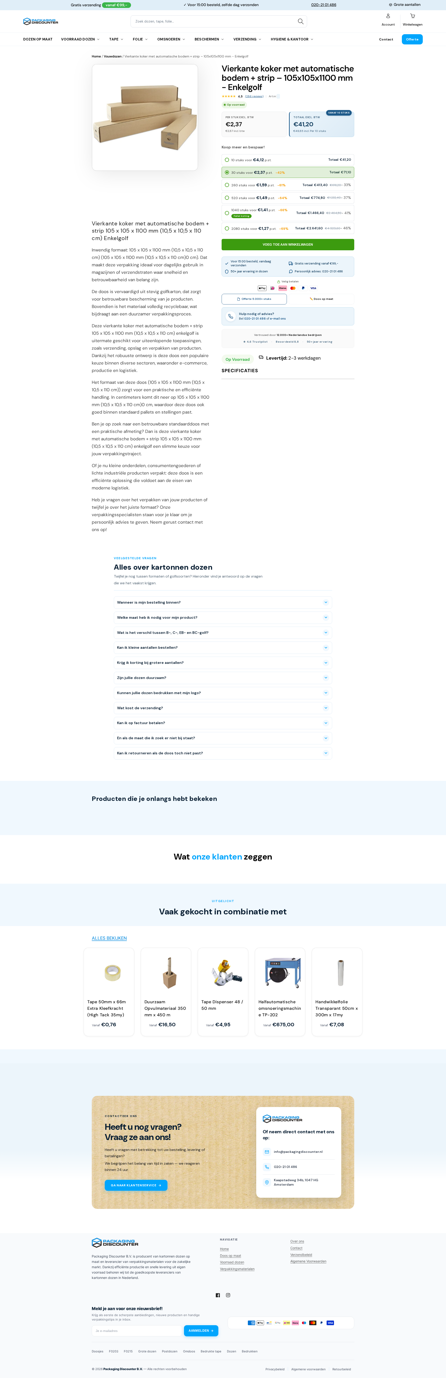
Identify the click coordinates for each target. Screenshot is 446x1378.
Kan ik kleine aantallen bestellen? (147, 647)
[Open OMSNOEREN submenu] (183, 39)
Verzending (244, 39)
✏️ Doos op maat (321, 299)
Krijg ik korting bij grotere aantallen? (150, 662)
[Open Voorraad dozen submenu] (98, 39)
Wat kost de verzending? (140, 708)
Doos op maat (230, 1256)
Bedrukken (250, 1351)
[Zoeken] (301, 21)
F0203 (113, 1351)
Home (96, 56)
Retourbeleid (341, 1369)
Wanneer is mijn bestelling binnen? (149, 602)
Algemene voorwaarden (308, 1369)
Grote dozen (147, 1351)
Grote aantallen (407, 4)
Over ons (297, 1241)
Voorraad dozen (78, 39)
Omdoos (189, 1351)
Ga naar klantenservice (133, 1185)
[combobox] (219, 21)
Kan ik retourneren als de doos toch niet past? (160, 753)
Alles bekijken (109, 938)
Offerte (412, 39)
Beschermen (207, 39)
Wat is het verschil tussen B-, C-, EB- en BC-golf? (163, 632)
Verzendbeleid (301, 1255)
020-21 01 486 (323, 4)
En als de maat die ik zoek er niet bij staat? (156, 738)
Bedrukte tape (211, 1351)
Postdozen (169, 1351)
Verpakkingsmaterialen (237, 1269)
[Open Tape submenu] (122, 39)
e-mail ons (278, 319)
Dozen (231, 1351)
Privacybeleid (275, 1369)
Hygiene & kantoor (289, 39)
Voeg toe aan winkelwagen (288, 244)
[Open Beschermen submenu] (222, 39)
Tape (113, 39)
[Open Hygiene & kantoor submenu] (312, 39)
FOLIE (138, 39)
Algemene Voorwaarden (308, 1261)
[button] (288, 159)
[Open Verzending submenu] (259, 39)
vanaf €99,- (116, 5)
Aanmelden (199, 1330)
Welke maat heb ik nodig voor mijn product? (157, 617)
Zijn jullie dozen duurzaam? (141, 677)
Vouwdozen (112, 56)
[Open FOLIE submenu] (146, 39)
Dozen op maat (38, 39)
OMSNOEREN (168, 39)
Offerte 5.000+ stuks (256, 299)
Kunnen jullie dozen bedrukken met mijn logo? (159, 692)
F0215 (128, 1351)
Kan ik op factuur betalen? (141, 722)
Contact (386, 39)
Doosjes (97, 1351)
